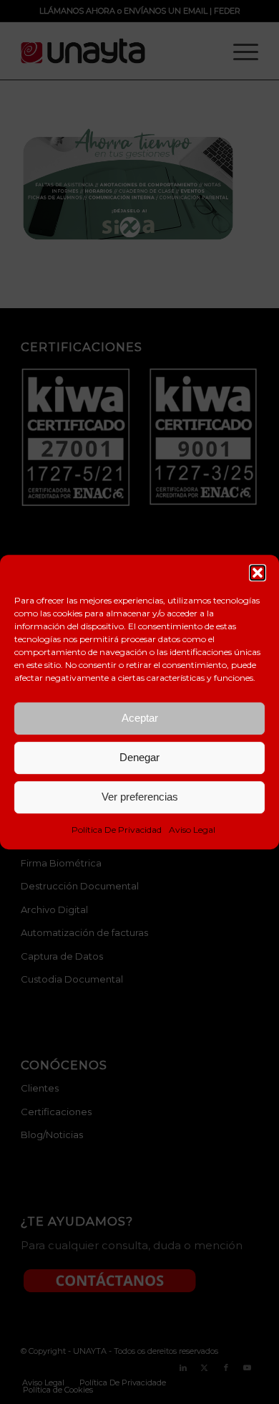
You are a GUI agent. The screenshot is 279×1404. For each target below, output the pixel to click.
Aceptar (140, 718)
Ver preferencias (140, 797)
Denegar (139, 757)
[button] (257, 572)
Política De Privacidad (117, 829)
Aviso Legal (192, 829)
